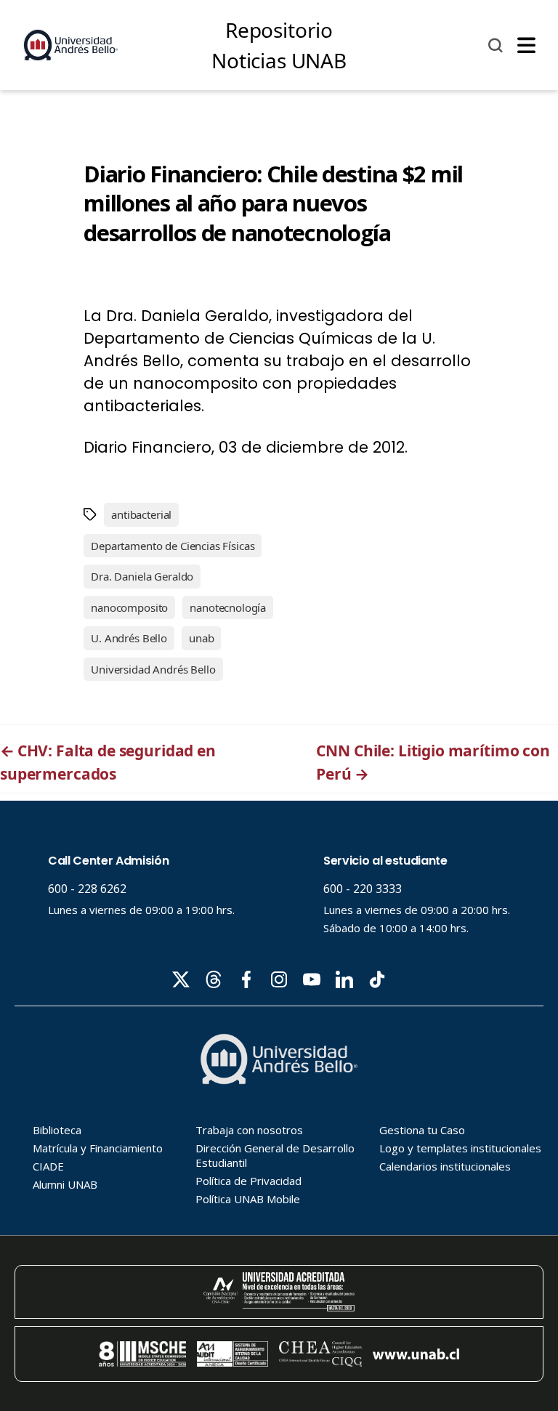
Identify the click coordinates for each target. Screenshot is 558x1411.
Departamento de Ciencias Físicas (172, 545)
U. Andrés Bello (129, 638)
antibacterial (141, 514)
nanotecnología (228, 607)
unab (201, 638)
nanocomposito (129, 607)
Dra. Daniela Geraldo (142, 576)
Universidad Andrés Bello (153, 669)
